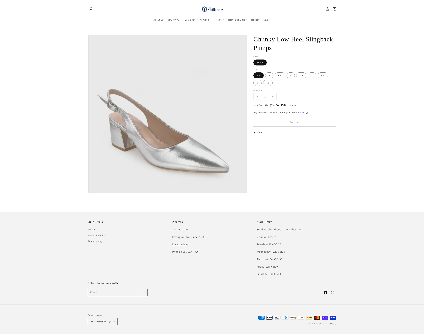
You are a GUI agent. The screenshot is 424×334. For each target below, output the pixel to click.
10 (268, 82)
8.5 (322, 75)
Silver (260, 62)
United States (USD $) (100, 321)
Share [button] (260, 132)
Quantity (257, 90)
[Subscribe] (143, 292)
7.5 (301, 75)
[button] (91, 9)
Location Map (180, 244)
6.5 (280, 75)
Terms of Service (96, 235)
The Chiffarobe (314, 324)
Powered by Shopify (328, 324)
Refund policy (95, 241)
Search (91, 229)
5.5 (258, 75)
